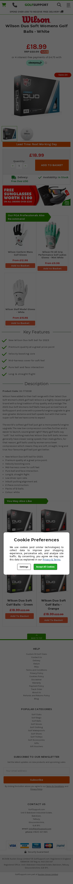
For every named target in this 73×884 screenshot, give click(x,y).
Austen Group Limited (48, 874)
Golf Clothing (36, 727)
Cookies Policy (36, 676)
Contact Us (36, 657)
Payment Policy (36, 686)
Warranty (36, 682)
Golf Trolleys (37, 736)
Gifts (36, 743)
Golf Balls (36, 721)
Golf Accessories (36, 740)
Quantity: (19, 161)
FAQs (36, 666)
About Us (36, 692)
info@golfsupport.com (40, 828)
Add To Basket (19, 616)
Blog (36, 698)
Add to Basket (20, 265)
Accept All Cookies (45, 566)
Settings (24, 566)
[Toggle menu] (68, 5)
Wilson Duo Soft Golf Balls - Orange (53, 604)
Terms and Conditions (36, 670)
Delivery (36, 660)
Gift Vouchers (36, 746)
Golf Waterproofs (36, 730)
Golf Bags (36, 717)
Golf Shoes (36, 733)
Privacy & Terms (51, 559)
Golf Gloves (36, 724)
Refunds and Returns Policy (36, 695)
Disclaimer (36, 679)
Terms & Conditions (55, 786)
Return (36, 663)
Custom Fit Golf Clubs (36, 654)
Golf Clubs (37, 714)
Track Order (36, 689)
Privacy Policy (36, 673)
